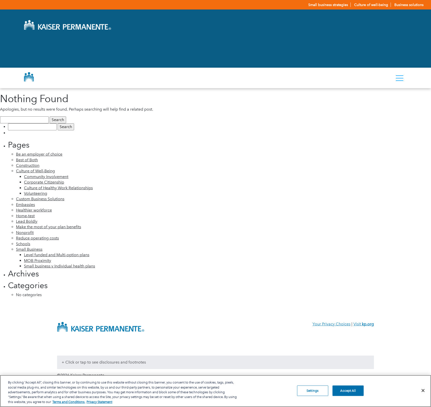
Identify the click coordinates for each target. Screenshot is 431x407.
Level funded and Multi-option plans (56, 254)
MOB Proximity (37, 260)
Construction (27, 165)
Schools (23, 243)
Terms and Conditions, (68, 402)
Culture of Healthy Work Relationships (58, 188)
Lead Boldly (26, 221)
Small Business (29, 249)
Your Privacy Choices (331, 324)
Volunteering (35, 193)
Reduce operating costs (37, 238)
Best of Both (27, 160)
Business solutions (409, 4)
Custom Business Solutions (40, 199)
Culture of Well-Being (35, 171)
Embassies (25, 204)
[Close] (423, 390)
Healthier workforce (34, 210)
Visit (363, 324)
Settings (313, 391)
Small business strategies (328, 4)
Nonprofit (25, 232)
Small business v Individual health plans (59, 266)
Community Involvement (46, 176)
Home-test (25, 215)
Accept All (347, 391)
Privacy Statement (99, 402)
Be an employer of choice (39, 154)
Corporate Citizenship (44, 182)
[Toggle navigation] (399, 77)
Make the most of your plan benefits (48, 226)
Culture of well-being (371, 4)
